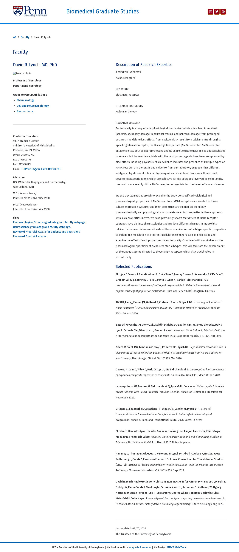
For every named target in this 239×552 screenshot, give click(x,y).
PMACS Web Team (176, 547)
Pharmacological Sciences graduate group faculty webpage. (49, 222)
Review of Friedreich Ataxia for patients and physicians (46, 231)
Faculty (25, 37)
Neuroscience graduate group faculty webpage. (42, 227)
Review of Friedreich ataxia (29, 236)
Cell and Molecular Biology (33, 105)
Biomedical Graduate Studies (102, 11)
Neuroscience (25, 111)
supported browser (140, 547)
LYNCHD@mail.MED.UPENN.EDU (43, 169)
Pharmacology (25, 100)
